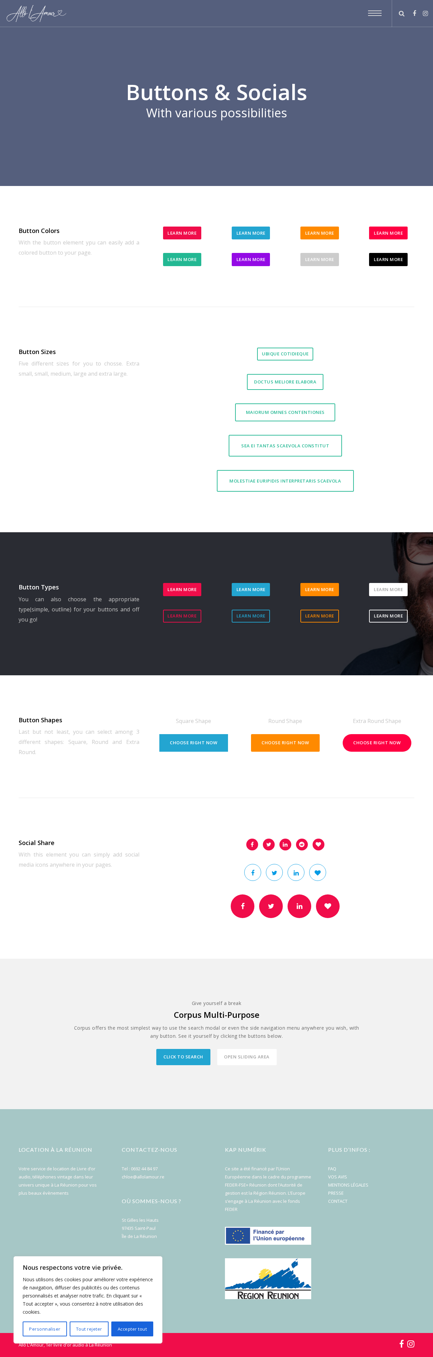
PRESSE (336, 1193)
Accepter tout (132, 1329)
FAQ (332, 1169)
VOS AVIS (337, 1177)
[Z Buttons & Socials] (252, 844)
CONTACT (337, 1201)
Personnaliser (45, 1329)
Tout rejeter (89, 1329)
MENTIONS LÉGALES (348, 1185)
